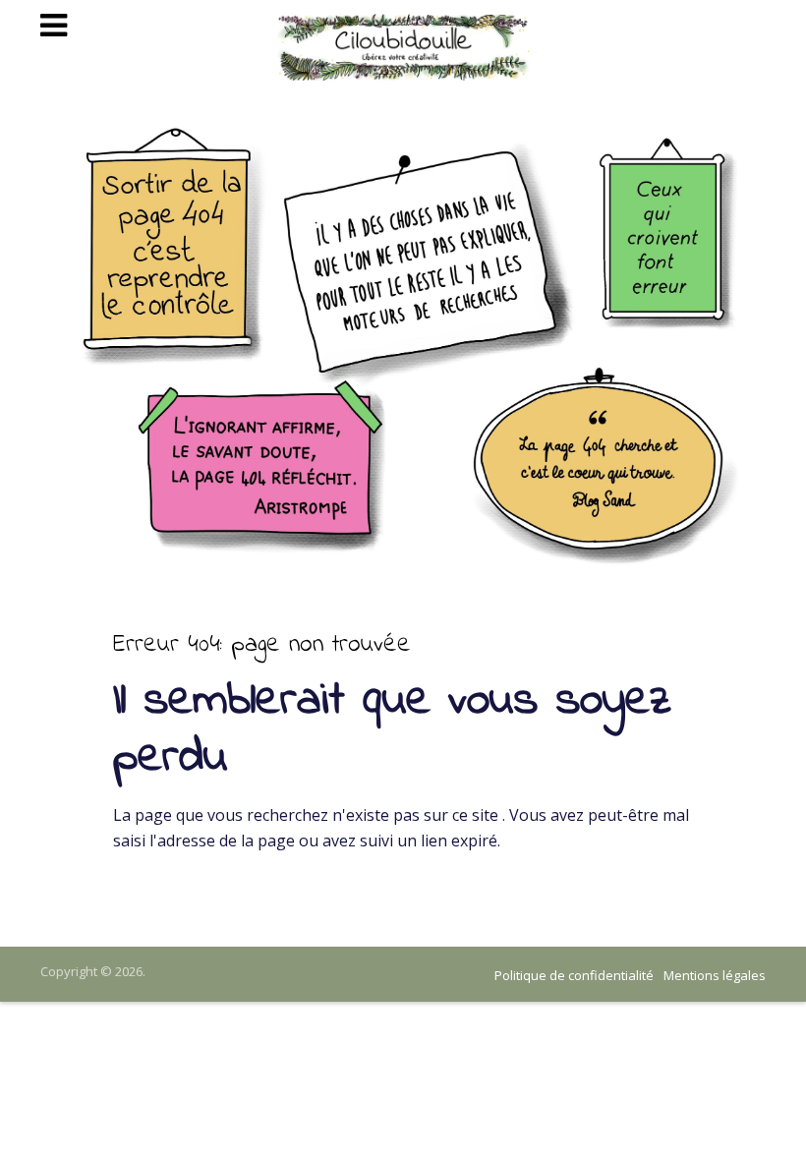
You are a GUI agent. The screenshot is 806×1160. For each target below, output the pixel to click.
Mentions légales (714, 975)
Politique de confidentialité (574, 975)
